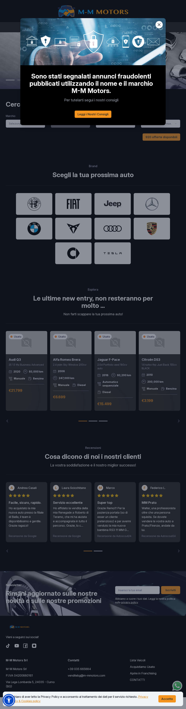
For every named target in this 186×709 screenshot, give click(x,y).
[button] (9, 700)
